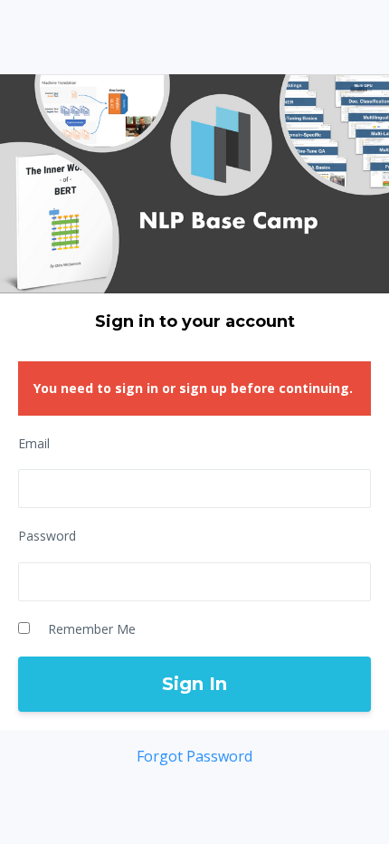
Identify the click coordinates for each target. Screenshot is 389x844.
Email (34, 443)
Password (47, 535)
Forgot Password (194, 756)
